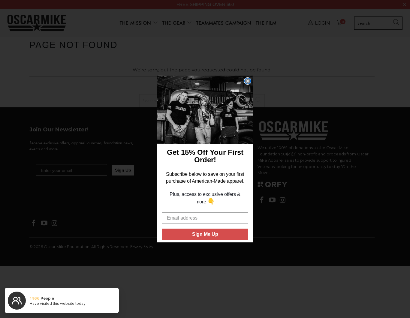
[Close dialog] (248, 81)
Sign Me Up (205, 234)
